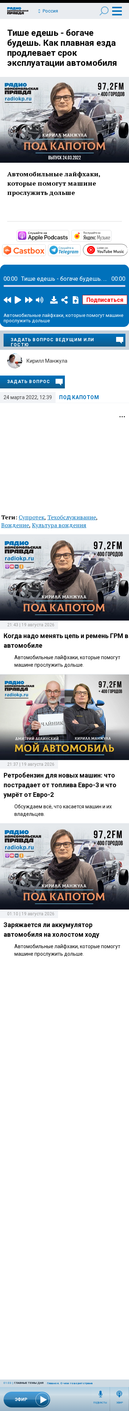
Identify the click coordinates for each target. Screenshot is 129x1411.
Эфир (119, 1402)
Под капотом (79, 397)
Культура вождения (59, 525)
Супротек (31, 517)
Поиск (104, 10)
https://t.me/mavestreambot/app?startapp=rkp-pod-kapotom (80, 250)
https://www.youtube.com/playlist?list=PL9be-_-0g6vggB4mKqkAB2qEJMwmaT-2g (127, 249)
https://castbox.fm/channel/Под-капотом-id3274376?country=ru (45, 250)
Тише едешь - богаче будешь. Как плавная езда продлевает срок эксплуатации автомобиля (62, 48)
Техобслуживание (71, 517)
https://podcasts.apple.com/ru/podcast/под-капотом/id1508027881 (68, 235)
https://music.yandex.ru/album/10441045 (110, 235)
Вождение (15, 525)
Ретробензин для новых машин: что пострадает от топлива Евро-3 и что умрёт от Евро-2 (60, 784)
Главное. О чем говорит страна (69, 1383)
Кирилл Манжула (47, 361)
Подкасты (100, 1402)
